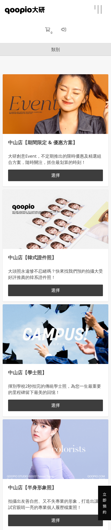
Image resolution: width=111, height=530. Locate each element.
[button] (98, 10)
